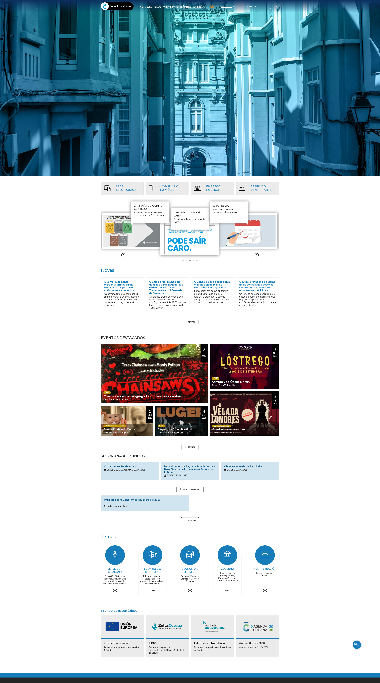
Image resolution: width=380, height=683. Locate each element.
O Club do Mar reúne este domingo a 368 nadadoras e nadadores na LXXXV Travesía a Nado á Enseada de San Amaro (166, 287)
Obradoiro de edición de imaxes (119, 432)
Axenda (191, 447)
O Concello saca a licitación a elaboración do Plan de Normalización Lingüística (212, 284)
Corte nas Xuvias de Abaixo (120, 466)
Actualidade (170, 7)
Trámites (185, 7)
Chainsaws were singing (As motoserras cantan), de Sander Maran (143, 398)
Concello (146, 7)
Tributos (191, 520)
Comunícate (200, 7)
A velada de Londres (229, 429)
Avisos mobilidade (192, 489)
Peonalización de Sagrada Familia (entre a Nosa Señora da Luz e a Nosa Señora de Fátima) (189, 469)
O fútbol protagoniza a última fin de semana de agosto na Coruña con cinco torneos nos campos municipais (257, 286)
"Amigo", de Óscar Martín (231, 382)
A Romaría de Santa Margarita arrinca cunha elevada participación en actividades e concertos (119, 286)
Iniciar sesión (250, 6)
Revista (191, 322)
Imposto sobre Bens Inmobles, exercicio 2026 (132, 499)
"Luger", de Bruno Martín (173, 429)
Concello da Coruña (117, 7)
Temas (157, 7)
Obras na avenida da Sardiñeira (243, 466)
